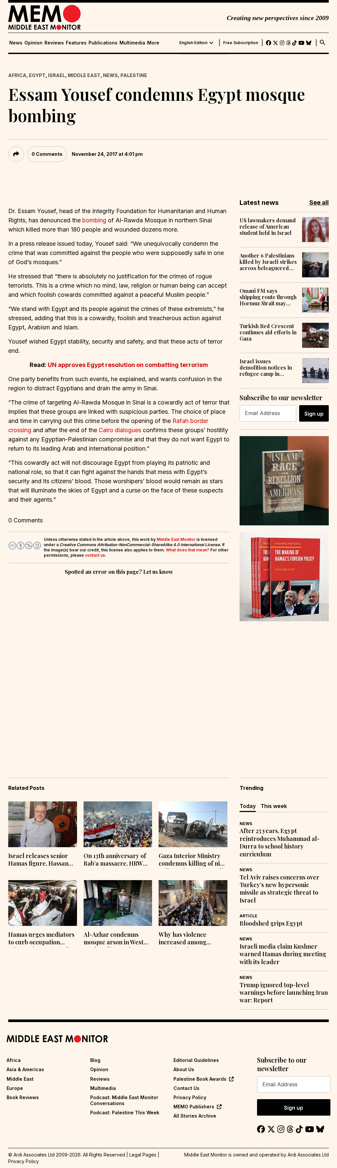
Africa (17, 75)
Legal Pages (142, 1154)
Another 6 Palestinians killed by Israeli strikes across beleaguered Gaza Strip (268, 261)
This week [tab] (274, 806)
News (15, 42)
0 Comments (47, 154)
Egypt (37, 75)
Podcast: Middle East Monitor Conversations (124, 1100)
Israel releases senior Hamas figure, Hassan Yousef (38, 860)
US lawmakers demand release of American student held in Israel (268, 226)
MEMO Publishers (193, 1106)
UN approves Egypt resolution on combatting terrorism (128, 364)
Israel (56, 75)
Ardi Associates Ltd (308, 1154)
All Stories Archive (194, 1116)
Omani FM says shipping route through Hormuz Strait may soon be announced (268, 297)
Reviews (54, 42)
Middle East (84, 75)
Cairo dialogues (120, 430)
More (153, 42)
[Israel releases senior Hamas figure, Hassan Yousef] (42, 824)
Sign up (314, 413)
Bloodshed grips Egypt (271, 923)
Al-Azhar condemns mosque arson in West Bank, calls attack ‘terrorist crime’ (113, 939)
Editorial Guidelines (196, 1060)
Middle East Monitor (176, 539)
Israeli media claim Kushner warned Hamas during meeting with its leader (283, 954)
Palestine (133, 75)
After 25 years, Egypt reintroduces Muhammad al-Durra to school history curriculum (280, 842)
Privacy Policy (189, 1097)
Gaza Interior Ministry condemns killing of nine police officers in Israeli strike (193, 860)
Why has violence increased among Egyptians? (182, 939)
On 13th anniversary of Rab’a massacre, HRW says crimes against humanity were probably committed (118, 860)
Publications (103, 42)
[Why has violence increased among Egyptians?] (193, 903)
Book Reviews (23, 1097)
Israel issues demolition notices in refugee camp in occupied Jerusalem (266, 367)
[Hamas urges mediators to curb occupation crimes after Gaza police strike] (42, 903)
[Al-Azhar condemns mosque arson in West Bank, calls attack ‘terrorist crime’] (118, 903)
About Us (183, 1069)
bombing (94, 220)
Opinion (33, 42)
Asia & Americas (25, 1069)
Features (76, 42)
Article (248, 915)
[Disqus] (119, 667)
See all (319, 202)
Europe (15, 1088)
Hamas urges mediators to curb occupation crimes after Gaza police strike (42, 939)
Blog (95, 1060)
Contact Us (186, 1088)
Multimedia (132, 42)
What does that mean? (187, 549)
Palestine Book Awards (199, 1079)
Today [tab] (248, 806)
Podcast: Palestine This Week (124, 1112)
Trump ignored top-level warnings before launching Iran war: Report (284, 992)
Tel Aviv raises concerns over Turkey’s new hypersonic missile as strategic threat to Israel (279, 889)
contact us (95, 555)
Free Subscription (240, 43)
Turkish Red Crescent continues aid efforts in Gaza (268, 332)
